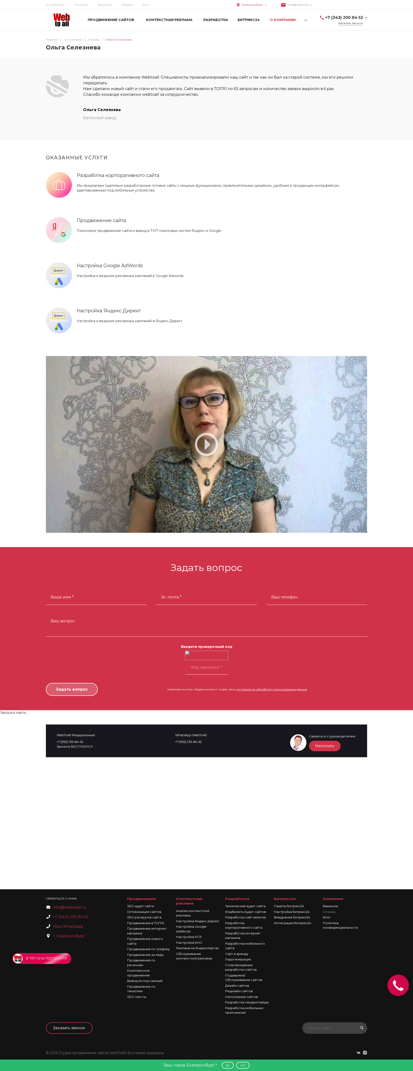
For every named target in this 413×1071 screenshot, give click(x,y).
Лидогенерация (238, 959)
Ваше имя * (62, 597)
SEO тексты (136, 997)
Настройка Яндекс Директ (109, 311)
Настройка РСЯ (189, 937)
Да (228, 1065)
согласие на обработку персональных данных (271, 689)
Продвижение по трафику (148, 949)
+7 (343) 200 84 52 (344, 17)
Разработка (237, 898)
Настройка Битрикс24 (292, 912)
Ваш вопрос (63, 621)
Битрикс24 (285, 898)
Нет (242, 1065)
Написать (324, 746)
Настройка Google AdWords (110, 265)
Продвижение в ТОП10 (145, 923)
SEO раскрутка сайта (144, 917)
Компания (333, 898)
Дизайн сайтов (237, 985)
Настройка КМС (189, 942)
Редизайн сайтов (239, 991)
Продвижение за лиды (145, 955)
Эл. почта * (171, 597)
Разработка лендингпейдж (247, 1002)
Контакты (81, 4)
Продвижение (141, 898)
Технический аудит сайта (245, 906)
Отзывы (329, 912)
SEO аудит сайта (140, 906)
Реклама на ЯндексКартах (197, 948)
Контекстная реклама (189, 901)
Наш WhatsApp (68, 926)
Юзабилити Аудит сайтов (245, 912)
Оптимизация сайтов (144, 912)
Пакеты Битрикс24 (289, 906)
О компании (55, 4)
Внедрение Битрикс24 (292, 917)
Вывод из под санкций (145, 981)
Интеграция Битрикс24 (292, 923)
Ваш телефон (284, 597)
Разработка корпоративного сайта (118, 175)
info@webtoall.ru (300, 4)
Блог (146, 4)
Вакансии (105, 4)
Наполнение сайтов (241, 997)
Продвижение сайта (101, 220)
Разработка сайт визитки (245, 917)
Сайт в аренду (236, 954)
